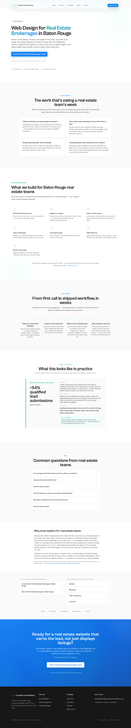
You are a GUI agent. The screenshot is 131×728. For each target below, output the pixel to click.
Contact (87, 611)
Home (43, 611)
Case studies (64, 611)
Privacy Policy (103, 720)
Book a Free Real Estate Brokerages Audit (29, 54)
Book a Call (112, 5)
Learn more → (73, 265)
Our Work (70, 702)
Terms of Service (115, 720)
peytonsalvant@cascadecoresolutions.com (109, 699)
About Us (70, 699)
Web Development (45, 702)
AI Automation (44, 699)
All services (52, 611)
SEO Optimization (45, 706)
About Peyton (77, 611)
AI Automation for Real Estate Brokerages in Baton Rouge (63, 563)
